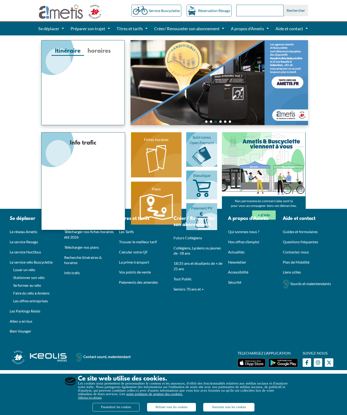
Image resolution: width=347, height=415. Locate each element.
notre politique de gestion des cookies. (154, 394)
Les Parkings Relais (25, 311)
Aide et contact (299, 218)
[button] (206, 121)
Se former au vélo (27, 285)
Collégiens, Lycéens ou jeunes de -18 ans (197, 251)
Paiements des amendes (138, 282)
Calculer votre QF (133, 252)
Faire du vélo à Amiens (31, 293)
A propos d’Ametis (248, 218)
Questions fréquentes (300, 242)
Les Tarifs (126, 231)
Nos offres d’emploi (243, 242)
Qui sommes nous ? (243, 231)
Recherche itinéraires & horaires (83, 260)
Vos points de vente (135, 272)
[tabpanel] (83, 60)
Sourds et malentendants (310, 283)
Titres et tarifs (134, 218)
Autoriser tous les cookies (229, 407)
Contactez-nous (296, 252)
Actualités (236, 252)
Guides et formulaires (300, 231)
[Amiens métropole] (92, 11)
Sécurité (234, 282)
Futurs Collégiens (188, 237)
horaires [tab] (99, 51)
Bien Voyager (20, 331)
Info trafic (72, 272)
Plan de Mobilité (296, 262)
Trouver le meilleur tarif (138, 242)
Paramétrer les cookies (116, 407)
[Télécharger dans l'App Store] (251, 362)
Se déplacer (22, 218)
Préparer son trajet (85, 218)
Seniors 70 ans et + (189, 289)
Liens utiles (292, 272)
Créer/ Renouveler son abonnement (194, 221)
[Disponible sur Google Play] (283, 362)
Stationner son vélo (29, 277)
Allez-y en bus (21, 321)
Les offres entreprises (30, 301)
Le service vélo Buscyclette (31, 262)
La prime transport (134, 262)
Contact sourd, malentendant (107, 357)
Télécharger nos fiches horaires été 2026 (89, 234)
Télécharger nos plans (81, 247)
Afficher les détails (90, 397)
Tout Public (183, 279)
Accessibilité (238, 272)
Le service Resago (24, 242)
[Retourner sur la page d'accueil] (61, 11)
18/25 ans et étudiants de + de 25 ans (198, 266)
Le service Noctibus (25, 252)
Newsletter (237, 262)
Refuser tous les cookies (171, 407)
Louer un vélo (24, 269)
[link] (264, 215)
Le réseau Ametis (23, 231)
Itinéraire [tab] (67, 51)
